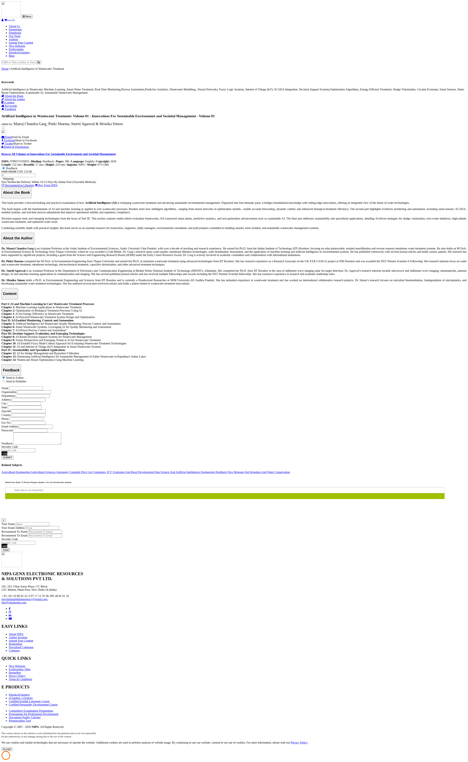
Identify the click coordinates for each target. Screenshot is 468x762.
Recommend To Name (14, 531)
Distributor (15, 32)
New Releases (17, 45)
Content (9, 102)
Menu (28, 16)
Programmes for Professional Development (33, 714)
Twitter (8, 143)
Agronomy (62, 472)
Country (6, 415)
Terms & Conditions (20, 679)
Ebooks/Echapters (19, 52)
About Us (14, 26)
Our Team (14, 36)
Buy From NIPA (47, 185)
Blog (11, 55)
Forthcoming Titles (20, 669)
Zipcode (6, 411)
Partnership (15, 29)
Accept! (7, 749)
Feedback (10, 109)
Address (6, 399)
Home (5, 68)
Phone (5, 418)
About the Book (13, 96)
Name (4, 388)
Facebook (9, 140)
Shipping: (8, 178)
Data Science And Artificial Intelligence (177, 472)
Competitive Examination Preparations (31, 710)
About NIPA (16, 634)
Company (14, 650)
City (3, 403)
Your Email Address (13, 527)
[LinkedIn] (10, 615)
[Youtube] (10, 618)
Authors (13, 39)
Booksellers (15, 643)
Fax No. (6, 422)
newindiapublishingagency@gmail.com (24, 599)
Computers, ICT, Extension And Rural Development (123, 472)
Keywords (10, 105)
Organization (8, 392)
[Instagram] (10, 612)
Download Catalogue (21, 647)
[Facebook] (9, 608)
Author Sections (18, 637)
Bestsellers (15, 672)
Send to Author (15, 377)
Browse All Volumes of (58, 154)
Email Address (9, 426)
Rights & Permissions (16, 146)
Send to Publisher (16, 381)
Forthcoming (16, 49)
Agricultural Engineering (16, 472)
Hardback (11, 168)
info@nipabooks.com (13, 602)
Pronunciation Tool (20, 720)
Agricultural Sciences (43, 472)
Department (8, 395)
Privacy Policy (17, 675)
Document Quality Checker (25, 717)
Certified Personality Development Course (33, 704)
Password (7, 430)
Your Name (8, 524)
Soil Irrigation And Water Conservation (267, 472)
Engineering (208, 472)
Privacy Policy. (299, 742)
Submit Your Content (21, 42)
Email (8, 137)
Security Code (9, 446)
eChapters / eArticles (21, 698)
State (4, 407)
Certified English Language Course (29, 701)
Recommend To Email (14, 535)
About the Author (14, 99)
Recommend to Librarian (19, 185)
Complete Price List (80, 472)
